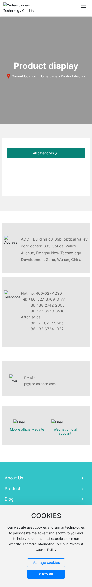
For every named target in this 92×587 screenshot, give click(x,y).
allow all (46, 574)
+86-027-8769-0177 (46, 299)
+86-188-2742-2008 (46, 305)
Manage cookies (46, 563)
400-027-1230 (49, 293)
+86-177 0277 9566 (46, 323)
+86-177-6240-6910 (46, 311)
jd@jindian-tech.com (40, 384)
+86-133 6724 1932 (46, 329)
